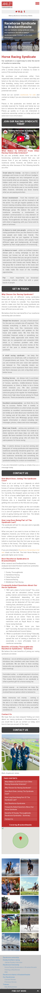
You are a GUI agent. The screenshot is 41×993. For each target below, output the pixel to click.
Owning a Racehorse (12, 970)
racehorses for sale (28, 95)
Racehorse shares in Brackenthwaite (16, 974)
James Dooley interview (13, 962)
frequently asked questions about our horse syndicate (19, 808)
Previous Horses (11, 982)
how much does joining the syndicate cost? (19, 792)
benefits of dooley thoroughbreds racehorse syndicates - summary (18, 814)
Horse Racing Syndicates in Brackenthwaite (21, 967)
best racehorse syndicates (15, 803)
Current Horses (10, 979)
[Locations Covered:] (2, 3)
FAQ (6, 972)
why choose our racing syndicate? (18, 788)
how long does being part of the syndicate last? (17, 798)
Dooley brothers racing (11, 960)
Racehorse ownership (11, 957)
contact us (9, 819)
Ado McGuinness (11, 987)
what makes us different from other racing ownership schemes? (18, 783)
